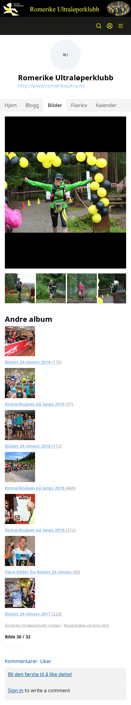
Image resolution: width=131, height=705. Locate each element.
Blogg (32, 105)
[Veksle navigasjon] (120, 25)
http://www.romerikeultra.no (51, 85)
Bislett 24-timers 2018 (33, 446)
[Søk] (98, 25)
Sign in (15, 690)
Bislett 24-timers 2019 (33, 362)
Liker (45, 661)
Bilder (55, 105)
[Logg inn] (109, 25)
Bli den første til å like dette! (40, 674)
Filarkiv (79, 105)
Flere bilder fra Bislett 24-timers (42, 572)
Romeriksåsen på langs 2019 (39, 404)
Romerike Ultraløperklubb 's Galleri (33, 625)
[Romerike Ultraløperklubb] (65, 8)
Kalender (106, 105)
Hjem (11, 105)
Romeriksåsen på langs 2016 (86, 625)
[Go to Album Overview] (20, 340)
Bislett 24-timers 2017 (33, 614)
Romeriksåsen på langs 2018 (40, 488)
